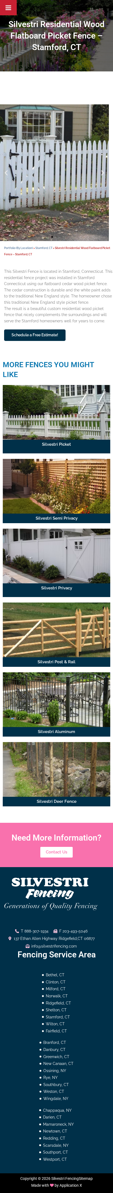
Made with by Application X (56, 1185)
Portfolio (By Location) (18, 248)
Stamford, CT (43, 248)
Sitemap (86, 1178)
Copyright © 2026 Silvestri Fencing (49, 1178)
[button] (6, 172)
